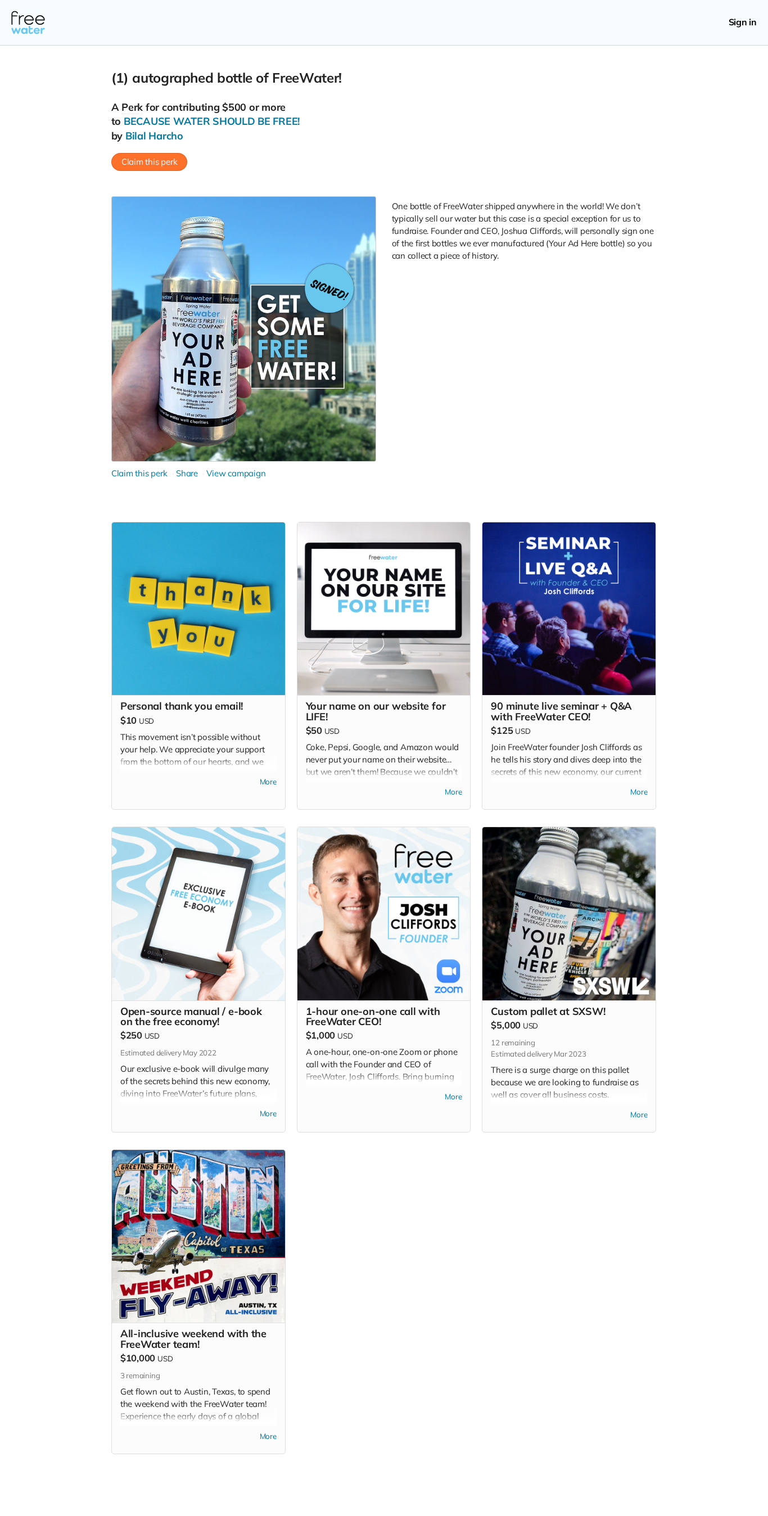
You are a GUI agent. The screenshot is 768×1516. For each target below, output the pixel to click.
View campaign (235, 473)
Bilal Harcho (154, 135)
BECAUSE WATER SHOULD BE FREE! (212, 121)
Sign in (743, 22)
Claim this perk (149, 161)
